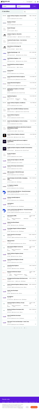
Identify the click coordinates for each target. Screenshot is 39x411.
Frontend (15, 402)
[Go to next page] (26, 327)
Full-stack (20, 402)
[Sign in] (35, 2)
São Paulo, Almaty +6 (11, 111)
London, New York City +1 (12, 67)
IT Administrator (25, 402)
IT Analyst (8, 402)
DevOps (11, 402)
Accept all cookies (34, 407)
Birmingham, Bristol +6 (11, 61)
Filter (35, 6)
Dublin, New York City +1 (11, 144)
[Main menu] (37, 2)
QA (36, 402)
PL (23, 1)
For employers (29, 1)
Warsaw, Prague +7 (11, 150)
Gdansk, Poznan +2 (10, 275)
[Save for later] (35, 18)
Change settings (27, 407)
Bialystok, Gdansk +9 (11, 281)
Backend (3, 402)
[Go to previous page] (12, 327)
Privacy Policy (20, 407)
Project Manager (32, 402)
